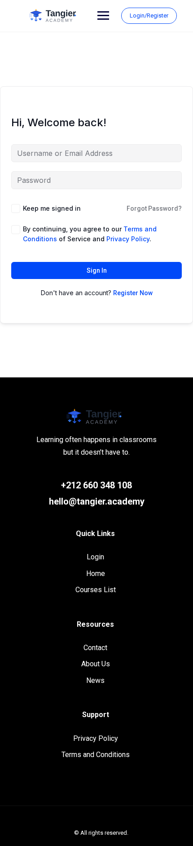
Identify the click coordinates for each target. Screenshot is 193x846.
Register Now (133, 293)
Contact (95, 647)
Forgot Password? (154, 208)
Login (95, 557)
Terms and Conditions (95, 754)
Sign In (97, 270)
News (95, 680)
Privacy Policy (95, 738)
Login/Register (149, 15)
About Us (95, 664)
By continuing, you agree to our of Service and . (90, 234)
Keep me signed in (52, 208)
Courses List (95, 589)
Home (95, 573)
